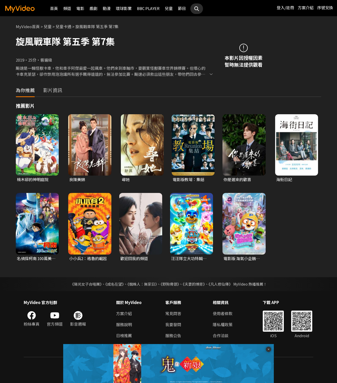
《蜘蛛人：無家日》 (142, 284)
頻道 (67, 8)
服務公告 (173, 335)
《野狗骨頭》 (170, 284)
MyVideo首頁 (28, 26)
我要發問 (173, 324)
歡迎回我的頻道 (134, 258)
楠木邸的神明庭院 (32, 179)
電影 (80, 8)
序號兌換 (325, 7)
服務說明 (124, 324)
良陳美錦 (77, 179)
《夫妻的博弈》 (194, 284)
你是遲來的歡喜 (237, 179)
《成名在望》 (114, 284)
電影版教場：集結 (188, 179)
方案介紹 (306, 7)
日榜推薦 (124, 335)
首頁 (54, 8)
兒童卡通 (63, 26)
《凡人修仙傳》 (220, 284)
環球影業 (124, 8)
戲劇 (93, 8)
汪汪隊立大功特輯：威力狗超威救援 (189, 258)
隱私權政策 (222, 324)
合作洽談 (221, 335)
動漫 (107, 8)
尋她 (126, 179)
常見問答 (173, 313)
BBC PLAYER (148, 8)
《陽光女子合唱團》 (86, 284)
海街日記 (284, 179)
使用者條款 (222, 313)
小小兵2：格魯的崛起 (88, 258)
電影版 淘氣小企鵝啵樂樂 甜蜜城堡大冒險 (242, 258)
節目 (182, 8)
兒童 (169, 8)
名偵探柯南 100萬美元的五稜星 (36, 258)
